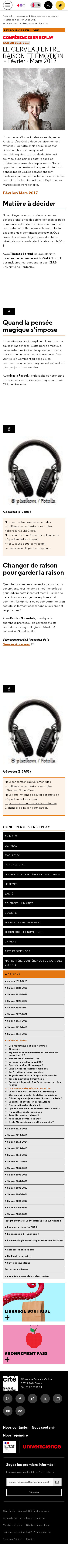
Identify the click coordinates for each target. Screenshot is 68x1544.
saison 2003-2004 (17, 1207)
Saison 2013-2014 (17, 1141)
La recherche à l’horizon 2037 (25, 1062)
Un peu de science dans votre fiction (27, 1276)
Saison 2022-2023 (17, 1001)
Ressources (21, 15)
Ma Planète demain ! (19, 1256)
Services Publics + (13, 1539)
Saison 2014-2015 (17, 1135)
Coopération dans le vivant (24, 1105)
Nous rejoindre (15, 1435)
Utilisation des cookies (37, 1525)
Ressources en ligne (21, 30)
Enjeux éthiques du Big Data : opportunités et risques (35, 1083)
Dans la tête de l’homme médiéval (28, 1068)
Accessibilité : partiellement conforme (24, 1518)
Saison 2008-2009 (17, 1174)
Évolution (13, 855)
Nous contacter (16, 1427)
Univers (10, 941)
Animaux (11, 836)
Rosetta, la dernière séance (24, 1118)
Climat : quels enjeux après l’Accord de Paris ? (35, 1098)
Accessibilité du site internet (34, 1511)
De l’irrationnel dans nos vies (25, 1072)
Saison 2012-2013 (17, 1148)
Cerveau (11, 845)
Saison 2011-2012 (17, 1154)
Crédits (30, 1539)
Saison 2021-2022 (17, 1007)
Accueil (7, 15)
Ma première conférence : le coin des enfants (34, 962)
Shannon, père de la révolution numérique (32, 1095)
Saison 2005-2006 (17, 1194)
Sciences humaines (19, 903)
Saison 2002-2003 (17, 1214)
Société (11, 912)
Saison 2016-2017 (26, 19)
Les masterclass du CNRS (22, 1227)
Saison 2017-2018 (17, 1033)
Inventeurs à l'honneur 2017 (24, 1058)
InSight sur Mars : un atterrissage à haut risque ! (33, 1220)
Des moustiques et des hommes (27, 1045)
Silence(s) (14, 1049)
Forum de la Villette (16, 1269)
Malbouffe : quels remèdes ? (25, 1112)
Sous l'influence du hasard (23, 1115)
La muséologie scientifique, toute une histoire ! (34, 1242)
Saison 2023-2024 (17, 994)
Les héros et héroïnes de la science (32, 874)
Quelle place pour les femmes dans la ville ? (34, 1108)
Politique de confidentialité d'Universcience (27, 1532)
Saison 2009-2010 (17, 1168)
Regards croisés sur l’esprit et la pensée (32, 1075)
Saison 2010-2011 (17, 1161)
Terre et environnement (23, 922)
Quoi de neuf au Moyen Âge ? (25, 1065)
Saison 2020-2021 (17, 1014)
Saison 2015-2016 (17, 1128)
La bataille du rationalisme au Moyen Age (32, 1091)
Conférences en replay (45, 15)
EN (38, 5)
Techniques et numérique (24, 932)
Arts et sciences (17, 951)
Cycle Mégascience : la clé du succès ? (31, 1122)
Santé (9, 893)
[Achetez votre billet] (60, 5)
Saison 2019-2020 (17, 1020)
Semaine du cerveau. (16, 644)
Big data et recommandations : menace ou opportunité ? (33, 1054)
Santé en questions (18, 1262)
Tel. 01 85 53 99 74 (31, 1387)
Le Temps (11, 884)
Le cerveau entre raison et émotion (33, 52)
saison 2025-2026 (17, 981)
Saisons (10, 19)
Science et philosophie (21, 1249)
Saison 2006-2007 (17, 1187)
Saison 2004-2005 (17, 1201)
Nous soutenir (43, 1427)
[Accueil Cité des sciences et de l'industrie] (10, 1383)
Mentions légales (12, 1525)
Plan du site (9, 1511)
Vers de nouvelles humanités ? (26, 1079)
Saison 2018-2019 (17, 1027)
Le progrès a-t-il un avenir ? (23, 1233)
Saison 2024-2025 (17, 987)
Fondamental (15, 865)
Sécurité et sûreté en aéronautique (29, 1101)
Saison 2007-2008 (17, 1181)
